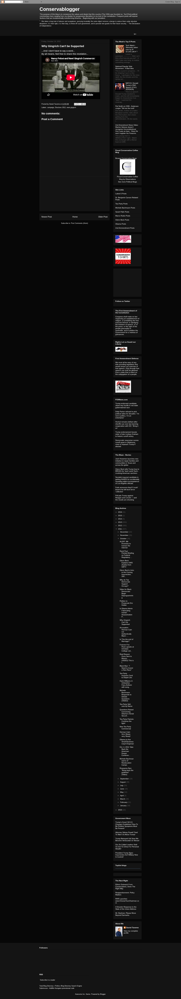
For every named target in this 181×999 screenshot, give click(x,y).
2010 (120, 810)
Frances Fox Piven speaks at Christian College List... (127, 648)
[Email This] (75, 104)
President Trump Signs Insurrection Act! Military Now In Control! (126, 855)
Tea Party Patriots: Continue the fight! (127, 721)
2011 (120, 529)
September (124, 779)
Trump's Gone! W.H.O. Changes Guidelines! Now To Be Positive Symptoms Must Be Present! (126, 825)
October (123, 539)
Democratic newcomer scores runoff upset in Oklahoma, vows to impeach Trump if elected (127, 443)
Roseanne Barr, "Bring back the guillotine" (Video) (126, 771)
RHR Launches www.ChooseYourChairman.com (127, 901)
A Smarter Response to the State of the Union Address (125, 908)
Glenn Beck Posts (122, 220)
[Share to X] (80, 104)
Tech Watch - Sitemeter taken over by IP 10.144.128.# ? (132, 48)
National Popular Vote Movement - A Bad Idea (124, 67)
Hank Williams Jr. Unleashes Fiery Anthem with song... (126, 684)
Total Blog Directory (46, 986)
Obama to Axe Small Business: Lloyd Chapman (127, 742)
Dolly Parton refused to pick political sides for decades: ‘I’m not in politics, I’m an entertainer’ (127, 415)
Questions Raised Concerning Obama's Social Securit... (127, 713)
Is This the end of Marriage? (126, 640)
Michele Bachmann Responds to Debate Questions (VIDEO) (125, 695)
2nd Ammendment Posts (124, 228)
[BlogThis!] (77, 104)
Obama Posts (120, 224)
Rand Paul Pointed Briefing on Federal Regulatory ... (127, 554)
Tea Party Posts (121, 204)
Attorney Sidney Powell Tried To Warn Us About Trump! (126, 833)
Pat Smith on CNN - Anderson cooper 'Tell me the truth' (127, 107)
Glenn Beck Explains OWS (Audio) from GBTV (126, 564)
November (124, 535)
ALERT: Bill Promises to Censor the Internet (125, 545)
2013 (120, 522)
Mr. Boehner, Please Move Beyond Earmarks (125, 914)
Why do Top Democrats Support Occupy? (125, 583)
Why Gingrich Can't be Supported (125, 622)
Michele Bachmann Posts (125, 208)
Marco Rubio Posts (122, 216)
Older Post (102, 217)
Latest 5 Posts (120, 194)
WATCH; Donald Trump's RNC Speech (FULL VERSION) (132, 86)
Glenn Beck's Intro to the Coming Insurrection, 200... (127, 573)
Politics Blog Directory (63, 986)
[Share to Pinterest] (84, 104)
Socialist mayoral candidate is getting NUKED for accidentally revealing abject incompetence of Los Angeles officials (127, 480)
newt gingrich (71, 107)
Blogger (102, 994)
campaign (50, 107)
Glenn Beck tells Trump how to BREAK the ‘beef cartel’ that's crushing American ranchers (127, 471)
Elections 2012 (60, 107)
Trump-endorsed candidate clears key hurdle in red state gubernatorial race (126, 405)
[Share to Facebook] (82, 104)
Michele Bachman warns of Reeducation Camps (127, 762)
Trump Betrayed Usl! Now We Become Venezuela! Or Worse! (127, 840)
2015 (120, 515)
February (124, 802)
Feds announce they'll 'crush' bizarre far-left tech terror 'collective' (126, 489)
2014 (120, 519)
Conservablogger (60, 9)
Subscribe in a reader (47, 980)
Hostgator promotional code (64, 988)
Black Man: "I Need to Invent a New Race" (126, 668)
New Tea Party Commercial (125, 728)
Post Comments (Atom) (79, 223)
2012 (120, 525)
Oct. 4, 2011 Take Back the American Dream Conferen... (126, 751)
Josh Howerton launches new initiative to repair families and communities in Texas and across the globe (127, 462)
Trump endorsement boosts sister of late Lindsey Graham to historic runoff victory (126, 434)
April (122, 796)
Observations (130, 179)
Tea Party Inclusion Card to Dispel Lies (126, 675)
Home (75, 217)
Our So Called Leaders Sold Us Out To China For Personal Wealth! (127, 847)
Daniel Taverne (132, 928)
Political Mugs (131, 182)
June (122, 789)
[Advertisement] (74, 193)
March (123, 799)
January (123, 806)
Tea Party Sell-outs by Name (126, 705)
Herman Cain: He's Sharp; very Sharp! (125, 734)
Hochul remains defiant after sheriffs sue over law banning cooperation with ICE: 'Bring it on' (126, 425)
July (122, 785)
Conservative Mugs (129, 158)
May (122, 792)
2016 (120, 512)
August (123, 782)
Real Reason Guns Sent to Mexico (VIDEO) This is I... (127, 658)
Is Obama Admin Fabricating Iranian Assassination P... (126, 613)
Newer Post (46, 217)
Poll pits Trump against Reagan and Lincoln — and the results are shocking (126, 498)
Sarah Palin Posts (122, 212)
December (124, 532)
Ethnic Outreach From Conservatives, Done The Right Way (125, 886)
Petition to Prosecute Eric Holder (126, 603)
